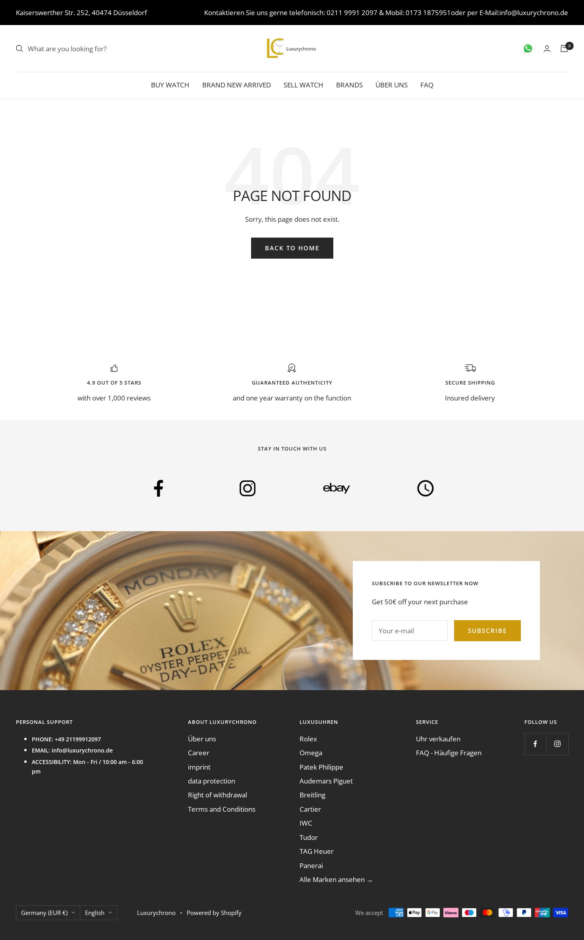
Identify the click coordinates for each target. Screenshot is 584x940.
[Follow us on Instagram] (557, 744)
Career (198, 752)
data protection (211, 780)
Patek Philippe (321, 767)
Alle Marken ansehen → (336, 879)
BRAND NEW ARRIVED (236, 84)
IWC (306, 823)
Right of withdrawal (217, 794)
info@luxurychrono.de (533, 12)
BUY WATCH (170, 84)
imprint (199, 767)
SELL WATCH (303, 84)
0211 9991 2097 (352, 12)
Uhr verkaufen (438, 738)
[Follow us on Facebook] (535, 744)
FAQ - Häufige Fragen (449, 752)
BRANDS (349, 84)
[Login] (547, 48)
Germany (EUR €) (44, 913)
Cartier (310, 809)
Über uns (202, 738)
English (94, 913)
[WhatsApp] (528, 48)
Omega (311, 752)
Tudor (309, 837)
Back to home (292, 248)
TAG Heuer (317, 851)
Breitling (312, 794)
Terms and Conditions (221, 809)
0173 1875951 (428, 12)
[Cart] (564, 48)
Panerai (311, 865)
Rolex (308, 738)
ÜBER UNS (391, 84)
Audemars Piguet (326, 780)
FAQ (426, 84)
